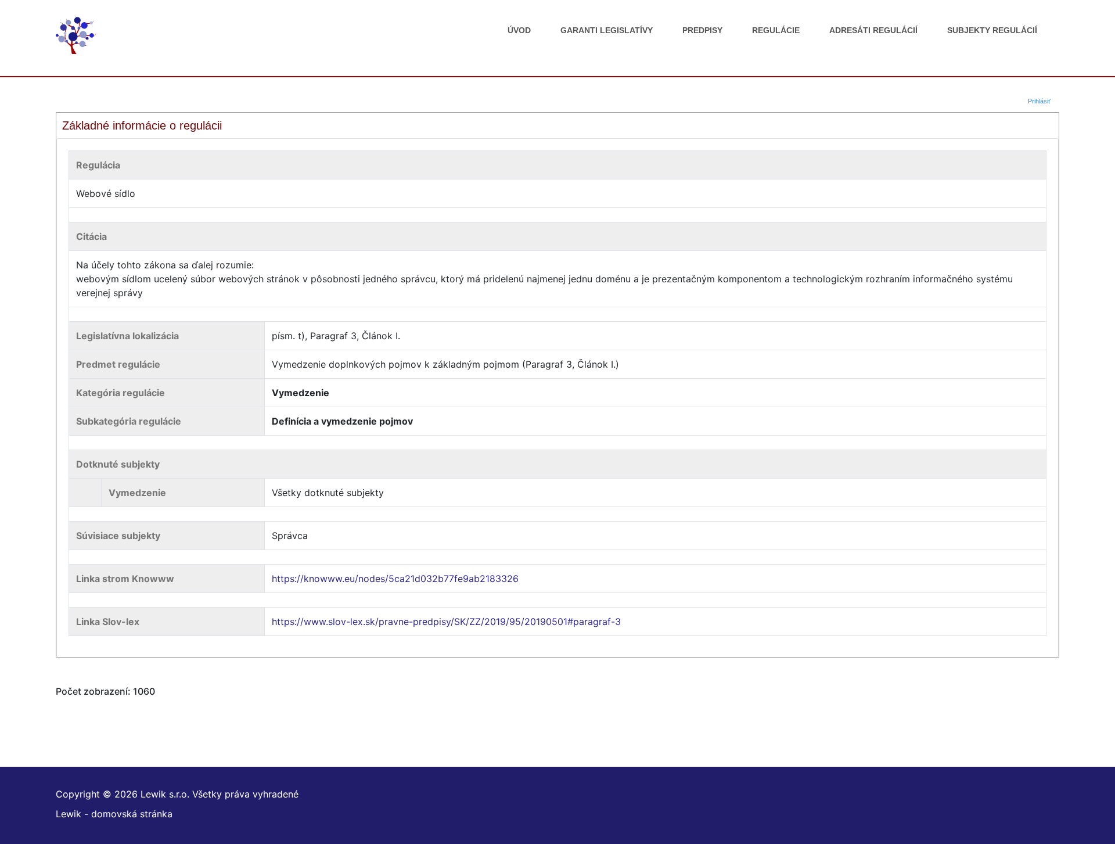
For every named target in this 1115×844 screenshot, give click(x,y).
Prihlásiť (1039, 101)
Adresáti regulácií (873, 30)
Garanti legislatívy (606, 30)
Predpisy (702, 30)
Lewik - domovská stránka (114, 814)
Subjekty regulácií (992, 30)
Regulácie (776, 30)
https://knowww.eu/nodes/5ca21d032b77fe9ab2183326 (395, 578)
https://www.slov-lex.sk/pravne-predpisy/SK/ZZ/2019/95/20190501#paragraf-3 (446, 621)
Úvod (519, 30)
